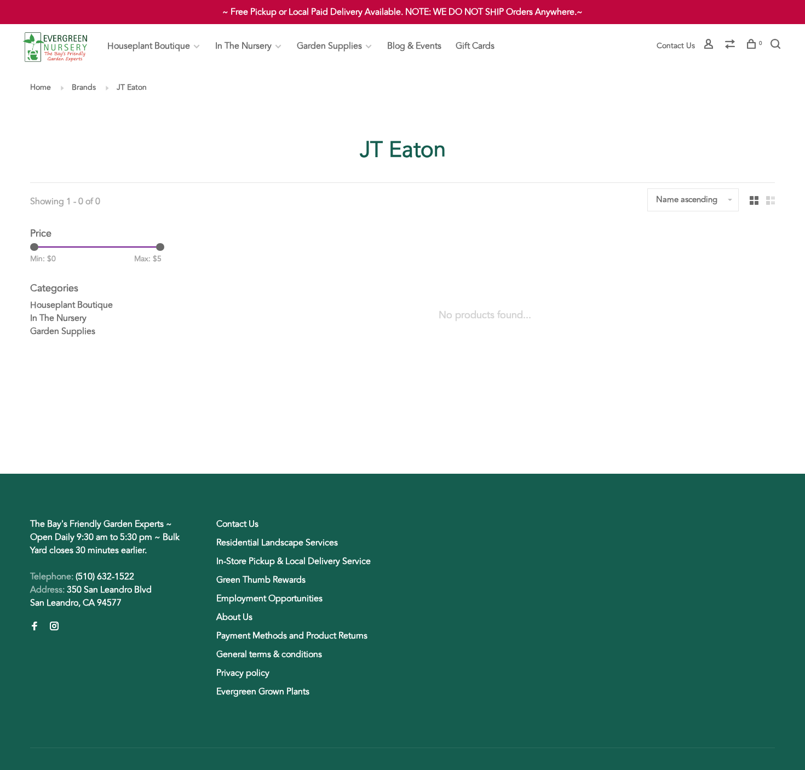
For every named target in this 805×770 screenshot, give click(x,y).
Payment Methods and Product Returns (291, 635)
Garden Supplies (329, 46)
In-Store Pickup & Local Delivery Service (293, 561)
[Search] (777, 45)
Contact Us (676, 45)
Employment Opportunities (269, 598)
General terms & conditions (269, 654)
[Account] (710, 45)
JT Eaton (132, 87)
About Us (234, 617)
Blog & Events (414, 46)
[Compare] (731, 45)
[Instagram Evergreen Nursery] (54, 627)
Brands (84, 87)
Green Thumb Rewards (261, 580)
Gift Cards (475, 46)
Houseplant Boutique (148, 46)
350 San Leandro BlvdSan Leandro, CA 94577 (91, 596)
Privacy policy (242, 673)
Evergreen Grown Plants (262, 691)
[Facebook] (34, 627)
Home (40, 87)
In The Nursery (243, 46)
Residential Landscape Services (277, 542)
